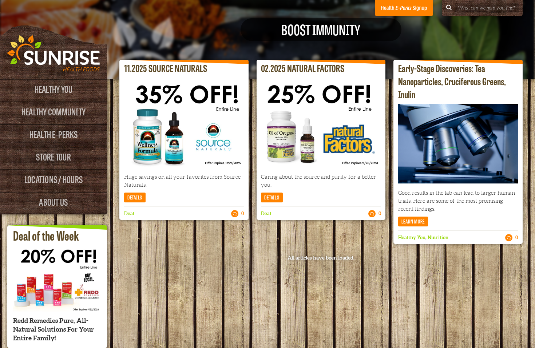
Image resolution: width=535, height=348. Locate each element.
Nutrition (438, 237)
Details (134, 197)
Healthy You (54, 89)
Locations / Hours (53, 179)
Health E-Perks (53, 134)
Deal (129, 213)
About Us (53, 201)
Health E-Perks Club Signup (404, 8)
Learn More (413, 221)
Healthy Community (53, 111)
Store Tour (53, 156)
